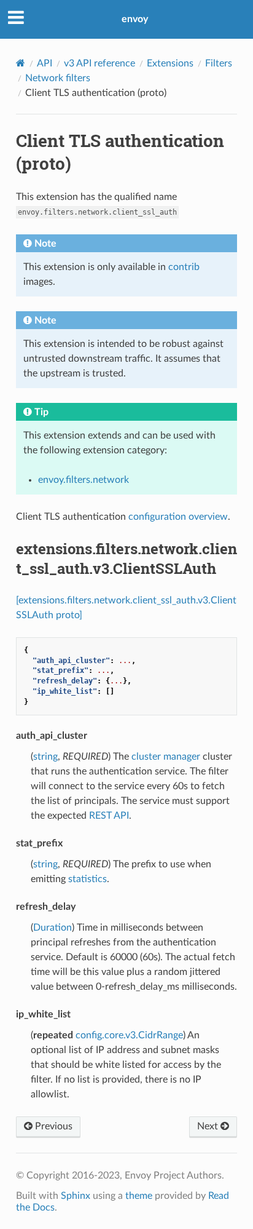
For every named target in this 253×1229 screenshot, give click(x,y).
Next (208, 1126)
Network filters (57, 78)
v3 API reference (99, 63)
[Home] (20, 63)
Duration (52, 928)
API (44, 63)
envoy (135, 19)
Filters (218, 63)
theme (138, 1196)
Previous (52, 1126)
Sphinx (75, 1196)
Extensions (170, 63)
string (45, 757)
